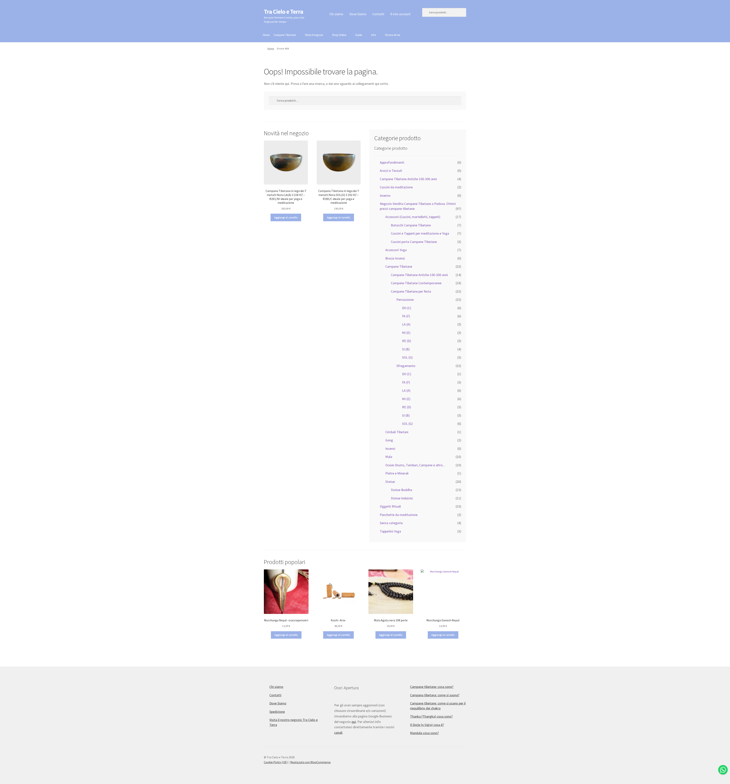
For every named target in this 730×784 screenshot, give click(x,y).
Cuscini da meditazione (396, 187)
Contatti (378, 14)
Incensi (390, 448)
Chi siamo (336, 14)
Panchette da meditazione (398, 515)
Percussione (405, 299)
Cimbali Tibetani (396, 432)
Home (266, 35)
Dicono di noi (392, 35)
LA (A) (406, 324)
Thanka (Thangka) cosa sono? (431, 716)
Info (373, 35)
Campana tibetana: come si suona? (434, 695)
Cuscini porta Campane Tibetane (414, 242)
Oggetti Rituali (390, 506)
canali (338, 732)
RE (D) (406, 341)
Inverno (385, 195)
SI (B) (406, 349)
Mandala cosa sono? (424, 733)
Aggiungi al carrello (286, 217)
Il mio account (400, 14)
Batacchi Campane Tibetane (411, 225)
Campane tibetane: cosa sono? (431, 687)
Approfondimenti (392, 162)
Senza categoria (391, 523)
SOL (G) (407, 357)
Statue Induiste (402, 498)
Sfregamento (405, 366)
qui (354, 722)
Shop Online (339, 35)
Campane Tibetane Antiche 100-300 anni (408, 179)
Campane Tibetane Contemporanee (416, 283)
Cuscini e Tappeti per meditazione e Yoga (420, 233)
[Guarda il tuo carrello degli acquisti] (444, 32)
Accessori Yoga (396, 250)
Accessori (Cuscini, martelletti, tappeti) (412, 217)
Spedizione (277, 711)
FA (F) (406, 316)
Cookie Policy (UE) (276, 762)
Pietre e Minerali (397, 473)
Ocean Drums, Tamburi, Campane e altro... (415, 465)
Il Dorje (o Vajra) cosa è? (427, 725)
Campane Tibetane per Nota (411, 291)
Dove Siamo (357, 14)
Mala (388, 456)
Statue (390, 481)
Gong (389, 440)
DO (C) (406, 308)
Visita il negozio (314, 35)
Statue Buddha (401, 490)
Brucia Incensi (395, 258)
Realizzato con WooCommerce (310, 762)
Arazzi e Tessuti (391, 170)
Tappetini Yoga (390, 531)
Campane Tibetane (285, 35)
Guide (358, 35)
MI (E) (406, 332)
